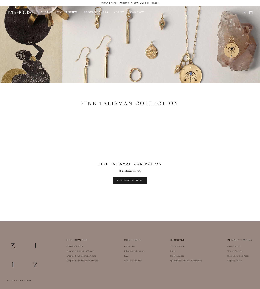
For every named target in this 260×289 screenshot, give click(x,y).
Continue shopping (130, 180)
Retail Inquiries (177, 256)
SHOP (45, 12)
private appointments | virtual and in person (130, 3)
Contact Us (129, 246)
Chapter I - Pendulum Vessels (80, 251)
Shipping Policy (234, 260)
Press (173, 251)
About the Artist (178, 246)
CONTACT (137, 12)
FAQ (126, 256)
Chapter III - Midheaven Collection (83, 260)
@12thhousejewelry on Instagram (186, 260)
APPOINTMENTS (66, 12)
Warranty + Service (133, 260)
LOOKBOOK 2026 (96, 12)
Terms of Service (235, 251)
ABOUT (119, 12)
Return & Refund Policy (238, 256)
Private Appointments (134, 251)
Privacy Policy (233, 246)
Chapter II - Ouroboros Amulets (81, 256)
